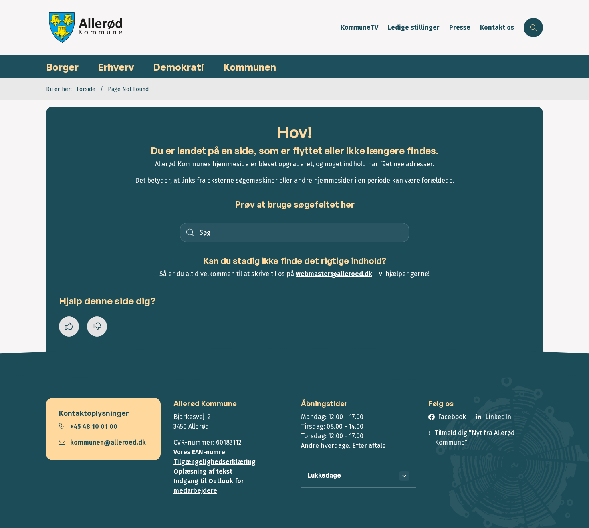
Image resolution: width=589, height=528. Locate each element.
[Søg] (189, 232)
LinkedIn (498, 417)
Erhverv (116, 67)
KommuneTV (359, 27)
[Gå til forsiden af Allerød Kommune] (191, 27)
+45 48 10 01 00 (93, 426)
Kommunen (249, 67)
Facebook (452, 417)
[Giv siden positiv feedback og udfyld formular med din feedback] (69, 326)
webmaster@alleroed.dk (334, 274)
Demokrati (178, 67)
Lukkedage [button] (324, 475)
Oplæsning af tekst (202, 471)
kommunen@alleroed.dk (108, 442)
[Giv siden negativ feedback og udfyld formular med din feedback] (97, 326)
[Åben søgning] (533, 27)
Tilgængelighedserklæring (214, 462)
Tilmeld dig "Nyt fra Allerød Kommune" (475, 437)
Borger (62, 67)
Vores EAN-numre (199, 452)
